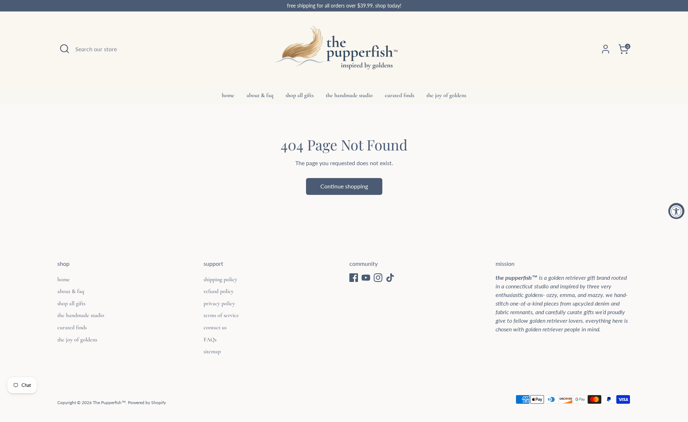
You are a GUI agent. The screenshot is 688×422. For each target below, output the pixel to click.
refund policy (219, 291)
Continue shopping (344, 186)
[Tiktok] (390, 277)
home (228, 95)
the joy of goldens (446, 95)
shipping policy (220, 279)
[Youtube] (366, 277)
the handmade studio (349, 95)
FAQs (210, 339)
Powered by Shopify (147, 402)
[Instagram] (378, 277)
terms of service (221, 315)
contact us (215, 327)
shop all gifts (300, 95)
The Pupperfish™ (109, 402)
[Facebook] (353, 277)
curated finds (399, 95)
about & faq (260, 95)
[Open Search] (64, 49)
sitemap (212, 351)
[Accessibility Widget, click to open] (676, 211)
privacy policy (219, 303)
